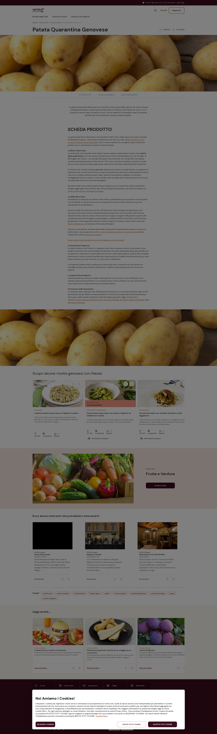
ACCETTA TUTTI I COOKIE (162, 724)
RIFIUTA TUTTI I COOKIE (131, 724)
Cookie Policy (102, 716)
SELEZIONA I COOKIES (45, 724)
